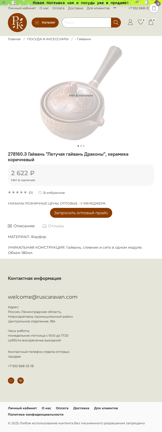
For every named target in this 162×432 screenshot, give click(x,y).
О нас (44, 8)
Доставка (75, 8)
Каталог (48, 22)
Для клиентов (98, 8)
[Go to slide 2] (81, 146)
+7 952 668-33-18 (141, 8)
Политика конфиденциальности (35, 414)
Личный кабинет (22, 8)
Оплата (58, 8)
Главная (14, 39)
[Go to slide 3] (83, 146)
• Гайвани (83, 39)
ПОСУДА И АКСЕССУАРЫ (48, 39)
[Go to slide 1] (78, 146)
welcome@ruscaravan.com (43, 297)
